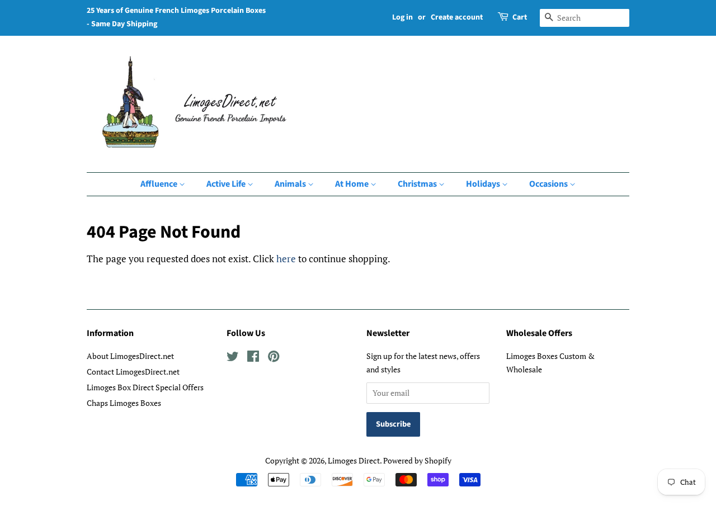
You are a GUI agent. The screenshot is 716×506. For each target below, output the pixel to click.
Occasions (549, 184)
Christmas (418, 184)
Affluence (159, 184)
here (286, 258)
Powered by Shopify (417, 460)
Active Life (226, 184)
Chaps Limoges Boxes (124, 403)
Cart (519, 17)
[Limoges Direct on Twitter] (233, 358)
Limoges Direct (354, 460)
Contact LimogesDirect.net (133, 371)
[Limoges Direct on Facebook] (253, 358)
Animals (291, 184)
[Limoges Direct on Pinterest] (273, 358)
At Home (352, 184)
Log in (402, 17)
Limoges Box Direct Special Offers (145, 387)
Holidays (484, 184)
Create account (457, 17)
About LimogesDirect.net (130, 356)
